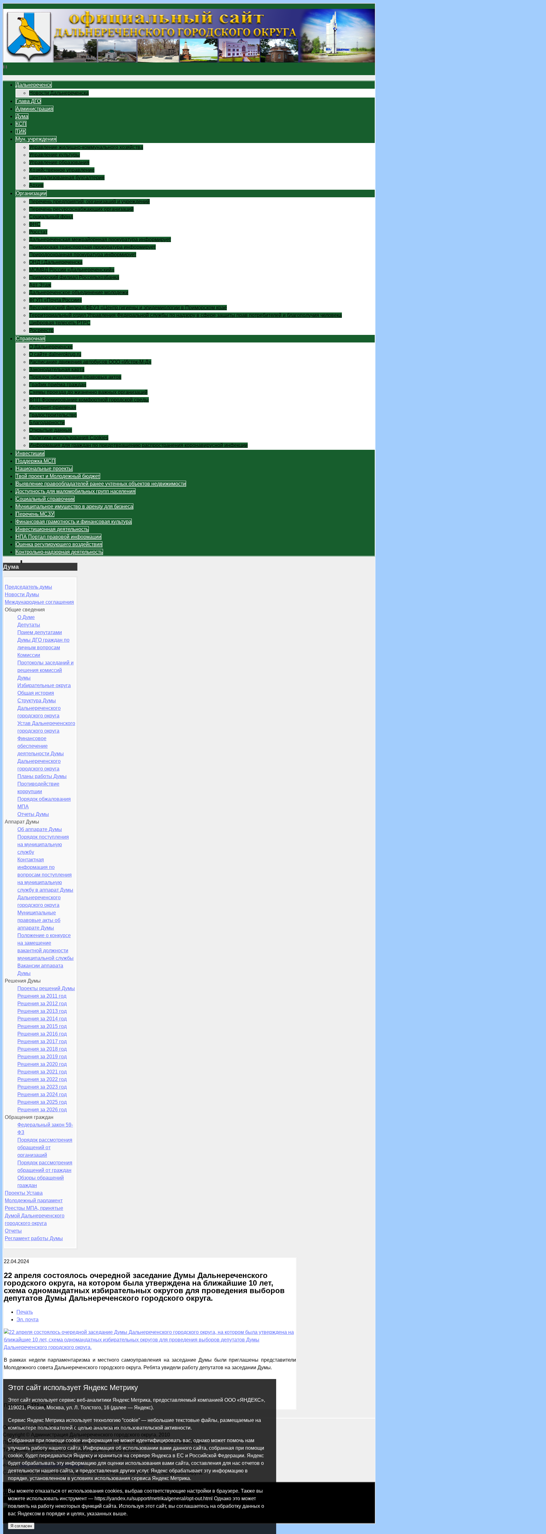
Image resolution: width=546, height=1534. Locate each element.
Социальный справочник (45, 499)
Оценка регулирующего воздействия (59, 544)
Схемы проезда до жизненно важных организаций (88, 392)
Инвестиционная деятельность (52, 529)
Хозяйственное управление (61, 170)
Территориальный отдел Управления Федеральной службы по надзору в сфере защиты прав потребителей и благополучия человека (185, 315)
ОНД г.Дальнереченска (55, 262)
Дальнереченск (34, 84)
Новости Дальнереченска (59, 93)
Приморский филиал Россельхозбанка (74, 277)
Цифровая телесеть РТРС (59, 322)
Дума (22, 116)
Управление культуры (54, 155)
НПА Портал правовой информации (58, 536)
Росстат (38, 232)
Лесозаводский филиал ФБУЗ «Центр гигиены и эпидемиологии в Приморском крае (128, 307)
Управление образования (59, 162)
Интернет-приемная (52, 407)
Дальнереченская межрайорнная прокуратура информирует (100, 239)
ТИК (21, 131)
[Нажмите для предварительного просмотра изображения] (150, 1347)
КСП (21, 124)
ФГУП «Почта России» (55, 300)
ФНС (34, 224)
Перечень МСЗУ (35, 514)
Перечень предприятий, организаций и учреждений (89, 201)
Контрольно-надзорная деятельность (59, 552)
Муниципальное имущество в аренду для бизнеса (74, 506)
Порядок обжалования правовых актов (75, 377)
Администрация (34, 108)
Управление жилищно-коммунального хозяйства (86, 147)
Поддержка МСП (35, 461)
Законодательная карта (56, 369)
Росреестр (41, 330)
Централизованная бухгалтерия (67, 177)
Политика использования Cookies (68, 437)
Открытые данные (50, 430)
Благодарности (47, 422)
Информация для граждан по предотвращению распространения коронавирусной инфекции (138, 445)
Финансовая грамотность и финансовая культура (73, 521)
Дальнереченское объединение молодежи (78, 292)
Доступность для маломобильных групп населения (75, 491)
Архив (36, 185)
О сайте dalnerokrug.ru (55, 354)
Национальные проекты (44, 468)
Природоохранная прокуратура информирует (82, 254)
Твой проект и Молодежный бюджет (58, 476)
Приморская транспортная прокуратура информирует (92, 247)
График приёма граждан (57, 384)
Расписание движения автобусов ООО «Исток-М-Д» (90, 362)
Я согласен (21, 1526)
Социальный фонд (51, 216)
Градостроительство (53, 415)
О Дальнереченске (51, 346)
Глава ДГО (28, 101)
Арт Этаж (40, 285)
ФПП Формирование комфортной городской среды (89, 399)
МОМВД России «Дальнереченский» (71, 269)
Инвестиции (30, 453)
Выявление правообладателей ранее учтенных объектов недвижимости (101, 483)
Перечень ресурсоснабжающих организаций (81, 209)
